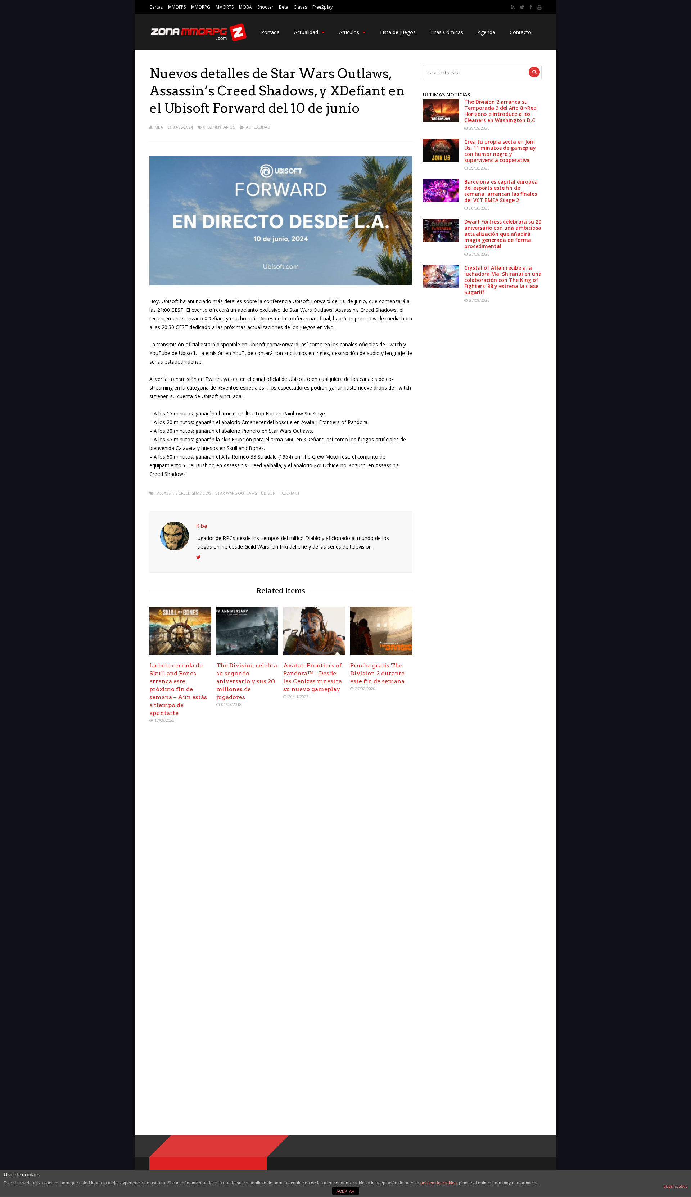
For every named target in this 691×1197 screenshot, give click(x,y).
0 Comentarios (219, 127)
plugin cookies (675, 1186)
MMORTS (225, 7)
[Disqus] (280, 833)
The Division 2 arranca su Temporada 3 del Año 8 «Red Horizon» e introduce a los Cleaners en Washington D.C (500, 110)
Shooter (265, 7)
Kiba (158, 127)
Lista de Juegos (398, 32)
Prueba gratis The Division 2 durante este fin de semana (377, 673)
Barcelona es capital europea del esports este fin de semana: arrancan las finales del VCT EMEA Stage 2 (501, 190)
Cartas (156, 7)
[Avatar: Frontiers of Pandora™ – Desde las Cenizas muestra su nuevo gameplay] (314, 653)
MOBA (245, 7)
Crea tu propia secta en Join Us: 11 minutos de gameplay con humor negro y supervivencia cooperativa (500, 150)
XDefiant (290, 493)
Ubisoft (269, 493)
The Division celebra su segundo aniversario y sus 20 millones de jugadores (246, 681)
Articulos (349, 32)
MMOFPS (177, 7)
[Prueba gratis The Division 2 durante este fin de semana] (381, 653)
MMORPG (200, 7)
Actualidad (306, 32)
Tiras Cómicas (446, 32)
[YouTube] (539, 7)
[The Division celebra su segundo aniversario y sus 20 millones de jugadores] (247, 653)
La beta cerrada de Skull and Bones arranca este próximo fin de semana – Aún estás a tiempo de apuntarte (178, 689)
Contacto (520, 32)
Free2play (322, 7)
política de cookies (438, 1182)
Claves (300, 7)
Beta (283, 7)
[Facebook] (530, 7)
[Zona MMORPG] (198, 40)
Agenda (486, 32)
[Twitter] (522, 7)
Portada (270, 32)
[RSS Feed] (513, 7)
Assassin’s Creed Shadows (184, 493)
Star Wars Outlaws (236, 493)
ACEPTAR (345, 1191)
